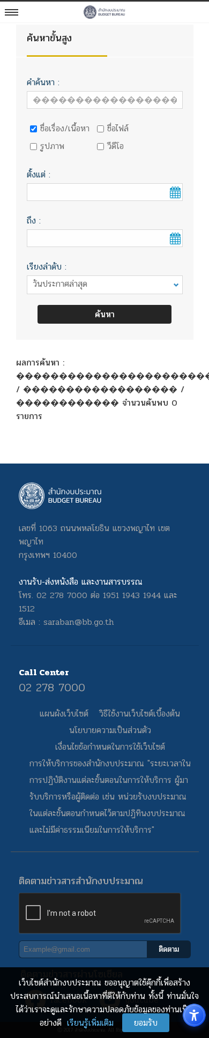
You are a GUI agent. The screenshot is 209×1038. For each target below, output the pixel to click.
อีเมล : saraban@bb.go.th (66, 622)
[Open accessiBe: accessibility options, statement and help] (194, 1015)
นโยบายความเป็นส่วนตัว (110, 730)
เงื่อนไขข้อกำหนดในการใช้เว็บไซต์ (110, 746)
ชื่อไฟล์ (118, 128)
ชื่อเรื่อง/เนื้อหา (64, 128)
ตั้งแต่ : (38, 174)
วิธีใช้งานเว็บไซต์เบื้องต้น (139, 713)
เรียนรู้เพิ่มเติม (90, 1022)
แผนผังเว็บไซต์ (64, 713)
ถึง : (34, 220)
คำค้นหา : (43, 82)
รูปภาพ (52, 146)
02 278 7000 (52, 687)
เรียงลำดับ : (46, 266)
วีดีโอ (115, 146)
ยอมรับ (146, 1022)
